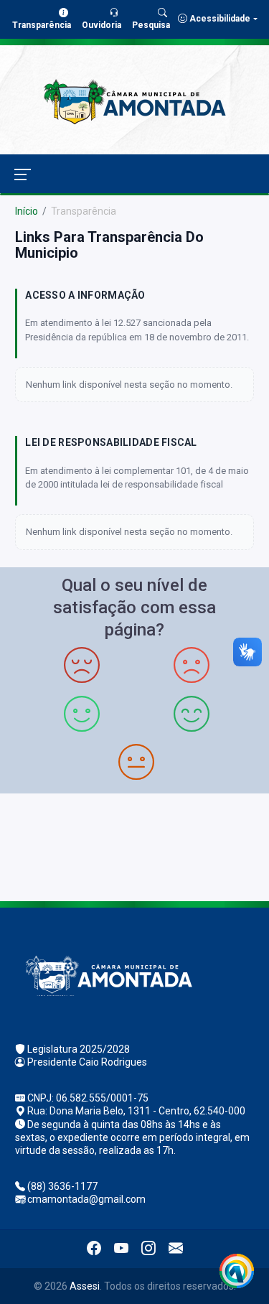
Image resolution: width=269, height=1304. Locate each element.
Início (26, 211)
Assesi (85, 1286)
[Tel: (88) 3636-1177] (134, 845)
